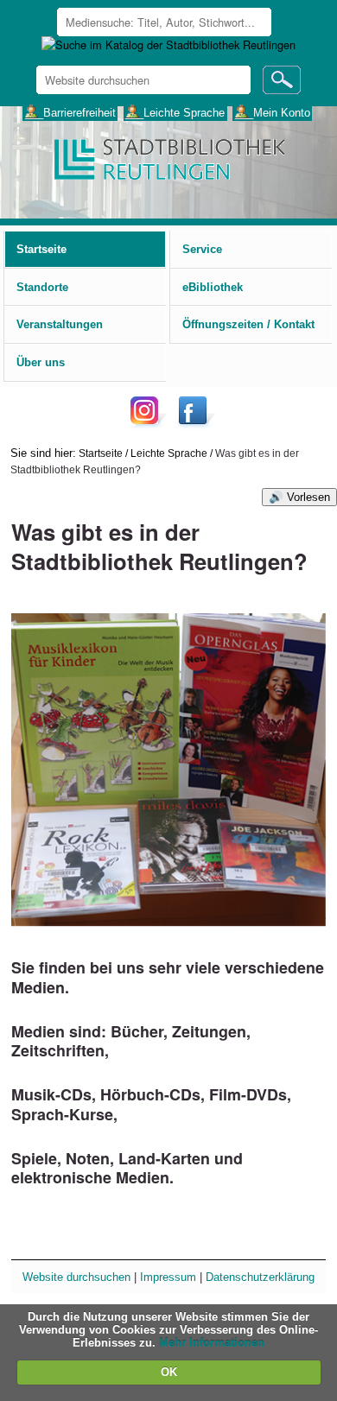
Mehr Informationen (211, 1342)
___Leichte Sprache (175, 111)
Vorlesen (308, 497)
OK (169, 1372)
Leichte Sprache (168, 453)
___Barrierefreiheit (70, 111)
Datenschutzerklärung (260, 1277)
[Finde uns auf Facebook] (195, 424)
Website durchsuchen (76, 1277)
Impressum (168, 1277)
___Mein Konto (272, 111)
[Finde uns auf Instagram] (148, 424)
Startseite (101, 453)
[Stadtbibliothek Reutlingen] (168, 157)
